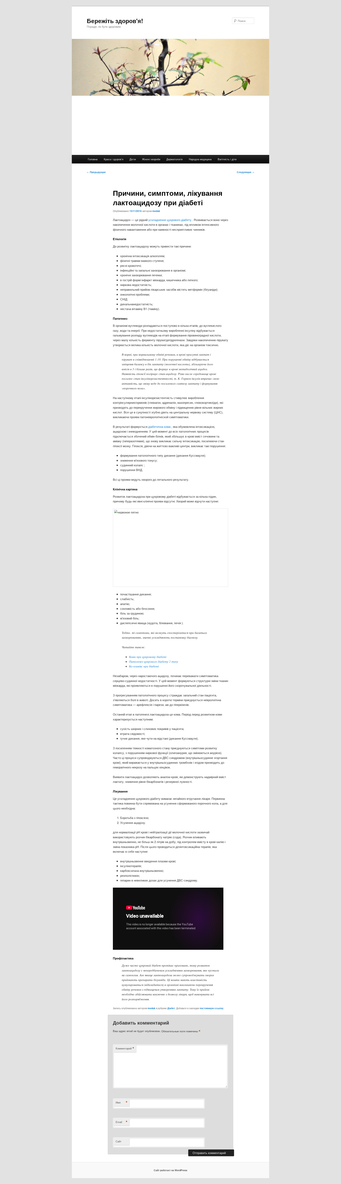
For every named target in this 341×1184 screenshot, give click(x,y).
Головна (92, 159)
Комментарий (125, 1048)
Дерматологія (174, 159)
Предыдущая (96, 172)
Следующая (245, 172)
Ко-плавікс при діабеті (144, 666)
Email (121, 1122)
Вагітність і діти (227, 159)
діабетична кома (159, 426)
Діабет (171, 1008)
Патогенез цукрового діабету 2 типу (153, 661)
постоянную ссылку (211, 1008)
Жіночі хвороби (151, 159)
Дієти (132, 159)
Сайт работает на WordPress (170, 1170)
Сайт (118, 1141)
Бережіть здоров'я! (115, 20)
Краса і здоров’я (113, 159)
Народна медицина (200, 159)
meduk (156, 211)
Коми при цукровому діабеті (147, 657)
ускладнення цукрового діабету (170, 220)
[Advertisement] (170, 125)
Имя (121, 1102)
